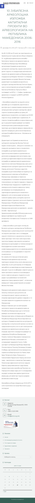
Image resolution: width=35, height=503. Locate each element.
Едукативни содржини (11, 446)
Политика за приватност (17, 499)
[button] (2, 6)
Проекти (7, 448)
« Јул (4, 491)
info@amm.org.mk (13, 416)
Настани (20, 48)
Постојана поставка (10, 443)
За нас (6, 437)
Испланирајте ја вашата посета (13, 440)
